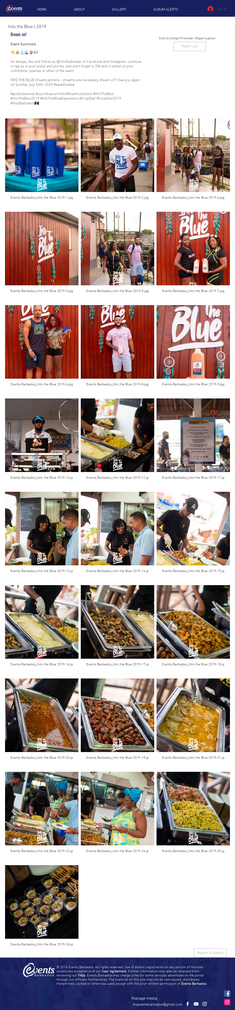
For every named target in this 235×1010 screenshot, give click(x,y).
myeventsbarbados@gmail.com (158, 1004)
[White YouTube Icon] (196, 1004)
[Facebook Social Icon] (227, 993)
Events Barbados (193, 984)
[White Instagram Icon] (204, 1004)
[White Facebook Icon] (187, 1004)
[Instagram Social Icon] (227, 1002)
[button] (166, 9)
